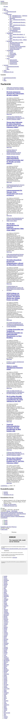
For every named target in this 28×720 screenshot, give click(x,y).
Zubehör (12, 57)
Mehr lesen (9, 114)
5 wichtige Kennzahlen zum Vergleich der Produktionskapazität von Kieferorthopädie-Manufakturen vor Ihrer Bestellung (15, 333)
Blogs (8, 69)
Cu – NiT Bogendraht (15, 45)
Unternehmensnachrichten (13, 66)
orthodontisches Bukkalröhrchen (8, 513)
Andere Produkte (11, 55)
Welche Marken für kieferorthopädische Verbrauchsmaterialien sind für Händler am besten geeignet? (15, 160)
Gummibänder (10, 50)
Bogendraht (9, 41)
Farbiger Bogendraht (14, 49)
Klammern (9, 14)
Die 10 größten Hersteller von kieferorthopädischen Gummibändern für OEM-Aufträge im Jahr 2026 (15, 399)
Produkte (6, 13)
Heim (5, 9)
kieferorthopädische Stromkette (11, 515)
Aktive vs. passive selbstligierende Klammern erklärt (15, 367)
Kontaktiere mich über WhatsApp (9, 526)
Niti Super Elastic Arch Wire (16, 42)
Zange (8, 58)
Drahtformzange (13, 63)
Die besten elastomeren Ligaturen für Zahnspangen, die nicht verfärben (15, 93)
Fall (7, 68)
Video (5, 70)
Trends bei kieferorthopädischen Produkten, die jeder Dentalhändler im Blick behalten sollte (14, 428)
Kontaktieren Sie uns (8, 72)
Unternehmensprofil (11, 11)
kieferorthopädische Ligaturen (8, 516)
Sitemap (8, 511)
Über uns (6, 10)
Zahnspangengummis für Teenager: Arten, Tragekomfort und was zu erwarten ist (14, 193)
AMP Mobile (14, 511)
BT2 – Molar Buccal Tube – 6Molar (18, 39)
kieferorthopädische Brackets (16, 512)
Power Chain (13, 53)
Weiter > (6, 485)
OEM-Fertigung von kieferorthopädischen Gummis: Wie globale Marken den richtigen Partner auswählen (13, 296)
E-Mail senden (4, 529)
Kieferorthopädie (5, 512)
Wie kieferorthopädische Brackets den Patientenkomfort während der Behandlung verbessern (15, 262)
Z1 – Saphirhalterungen (15, 31)
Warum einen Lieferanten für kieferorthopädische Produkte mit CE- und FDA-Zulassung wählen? (15, 124)
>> (9, 485)
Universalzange (13, 62)
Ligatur (11, 51)
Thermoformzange (14, 61)
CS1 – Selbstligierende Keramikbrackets (15, 29)
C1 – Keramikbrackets (15, 27)
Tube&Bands (10, 33)
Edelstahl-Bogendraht (15, 43)
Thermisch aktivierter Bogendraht (17, 46)
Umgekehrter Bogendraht (16, 47)
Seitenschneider (13, 59)
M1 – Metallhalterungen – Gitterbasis (18, 15)
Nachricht (6, 65)
